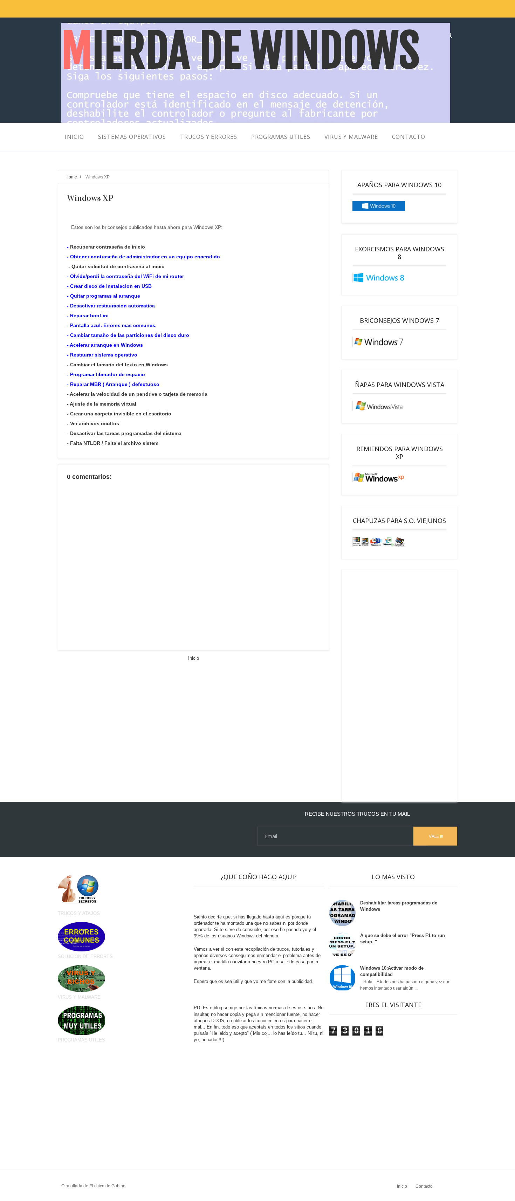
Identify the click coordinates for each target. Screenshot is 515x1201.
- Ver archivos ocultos (93, 423)
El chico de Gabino (107, 1185)
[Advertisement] (399, 686)
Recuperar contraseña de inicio (107, 247)
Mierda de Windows (240, 51)
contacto (408, 137)
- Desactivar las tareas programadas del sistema (124, 433)
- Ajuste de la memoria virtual (101, 404)
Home (71, 177)
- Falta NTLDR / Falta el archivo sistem (112, 443)
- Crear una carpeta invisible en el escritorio (119, 413)
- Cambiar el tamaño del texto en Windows (117, 364)
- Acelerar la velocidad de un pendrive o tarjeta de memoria (137, 394)
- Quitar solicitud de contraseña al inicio (116, 266)
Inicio (193, 658)
